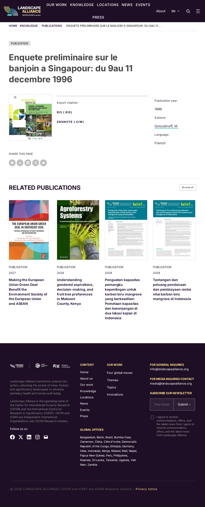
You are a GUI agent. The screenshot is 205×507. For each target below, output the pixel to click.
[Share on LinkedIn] (27, 162)
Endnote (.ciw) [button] (71, 121)
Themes (112, 380)
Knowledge (29, 25)
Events (85, 410)
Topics (111, 387)
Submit (183, 404)
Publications (52, 25)
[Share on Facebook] (12, 162)
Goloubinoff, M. (166, 126)
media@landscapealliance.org (171, 383)
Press (84, 416)
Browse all (188, 187)
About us (86, 378)
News (84, 403)
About (160, 11)
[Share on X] (20, 162)
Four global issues (119, 373)
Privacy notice (146, 489)
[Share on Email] (43, 162)
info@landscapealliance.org (169, 369)
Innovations (115, 394)
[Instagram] (35, 162)
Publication (19, 43)
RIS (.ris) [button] (65, 112)
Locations (87, 397)
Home (84, 372)
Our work (86, 385)
